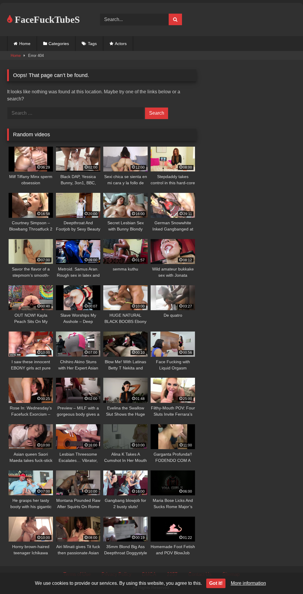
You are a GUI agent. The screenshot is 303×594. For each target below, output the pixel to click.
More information (248, 583)
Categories (59, 43)
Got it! (216, 583)
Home (24, 43)
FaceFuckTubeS (46, 19)
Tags (92, 43)
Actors (121, 43)
